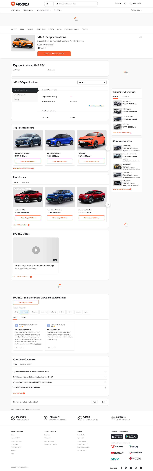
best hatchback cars (25, 168)
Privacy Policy (15, 444)
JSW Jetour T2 (127, 172)
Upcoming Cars (124, 189)
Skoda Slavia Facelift (129, 154)
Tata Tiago (82, 153)
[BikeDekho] (117, 446)
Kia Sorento (126, 145)
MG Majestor (127, 109)
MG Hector (126, 101)
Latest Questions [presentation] (25, 364)
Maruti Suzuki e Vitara (55, 210)
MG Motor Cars (124, 132)
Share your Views (25, 302)
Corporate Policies (16, 447)
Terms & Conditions (16, 441)
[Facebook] (121, 468)
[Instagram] (136, 468)
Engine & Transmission (20, 90)
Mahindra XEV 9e (85, 210)
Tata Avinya (126, 180)
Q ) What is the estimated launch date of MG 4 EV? (31, 372)
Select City (136, 10)
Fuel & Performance (20, 95)
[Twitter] (126, 468)
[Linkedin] (141, 468)
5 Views (39, 44)
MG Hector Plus (128, 117)
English (117, 3)
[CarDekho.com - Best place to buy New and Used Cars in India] (20, 4)
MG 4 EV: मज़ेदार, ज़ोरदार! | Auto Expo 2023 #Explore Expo (34, 266)
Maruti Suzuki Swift (54, 153)
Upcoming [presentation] (25, 182)
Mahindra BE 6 (20, 210)
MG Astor (126, 124)
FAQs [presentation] (15, 364)
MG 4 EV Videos (24, 277)
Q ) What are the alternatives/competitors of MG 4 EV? (32, 382)
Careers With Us (15, 438)
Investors (13, 450)
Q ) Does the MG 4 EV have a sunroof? (26, 387)
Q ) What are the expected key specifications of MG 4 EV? (33, 377)
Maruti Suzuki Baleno (22, 153)
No (103, 402)
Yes (94, 402)
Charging (16, 99)
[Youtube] (131, 468)
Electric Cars (23, 225)
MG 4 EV (14, 29)
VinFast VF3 (127, 164)
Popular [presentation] (15, 182)
